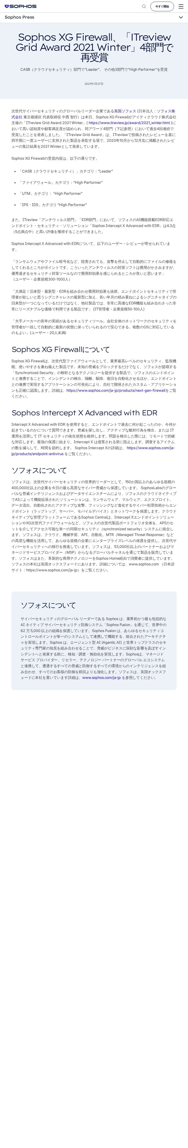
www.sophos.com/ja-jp (101, 677)
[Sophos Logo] (21, 6)
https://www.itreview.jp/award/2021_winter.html (129, 122)
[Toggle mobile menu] (181, 6)
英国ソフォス (125, 111)
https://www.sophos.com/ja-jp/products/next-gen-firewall (115, 390)
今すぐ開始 (162, 6)
